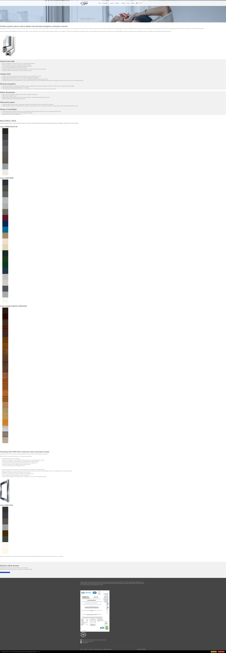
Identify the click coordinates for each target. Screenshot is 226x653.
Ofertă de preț (91, 649)
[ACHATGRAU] (114, 200)
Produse (117, 3)
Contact (132, 3)
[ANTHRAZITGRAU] (114, 182)
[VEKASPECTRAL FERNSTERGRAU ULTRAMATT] (114, 527)
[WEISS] (114, 300)
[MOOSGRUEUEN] (114, 265)
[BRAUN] (114, 334)
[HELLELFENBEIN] (114, 247)
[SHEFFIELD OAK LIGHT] (114, 440)
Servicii (111, 3)
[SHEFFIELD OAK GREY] (114, 434)
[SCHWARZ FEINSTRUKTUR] (114, 131)
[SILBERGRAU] (114, 294)
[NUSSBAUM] (114, 358)
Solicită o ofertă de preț (5, 572)
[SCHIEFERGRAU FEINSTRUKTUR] (114, 143)
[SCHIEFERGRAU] (114, 289)
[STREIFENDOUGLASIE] (114, 381)
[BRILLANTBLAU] (114, 230)
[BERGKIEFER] (114, 405)
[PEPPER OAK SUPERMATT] (114, 428)
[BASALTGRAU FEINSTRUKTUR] (114, 149)
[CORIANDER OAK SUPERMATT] (114, 411)
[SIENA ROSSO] (114, 369)
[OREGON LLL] (114, 422)
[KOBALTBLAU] (114, 224)
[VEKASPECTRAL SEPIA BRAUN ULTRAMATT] (114, 533)
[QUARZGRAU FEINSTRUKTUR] (114, 155)
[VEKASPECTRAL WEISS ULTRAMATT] (114, 545)
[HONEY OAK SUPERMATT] (114, 352)
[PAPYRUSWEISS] (114, 283)
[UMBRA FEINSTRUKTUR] (114, 161)
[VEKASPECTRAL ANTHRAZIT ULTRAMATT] (114, 516)
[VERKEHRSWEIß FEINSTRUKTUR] (114, 172)
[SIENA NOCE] (114, 364)
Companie (85, 649)
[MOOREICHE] (114, 322)
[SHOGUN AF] (114, 393)
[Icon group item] (81, 588)
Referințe (123, 3)
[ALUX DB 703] (114, 188)
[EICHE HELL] (114, 417)
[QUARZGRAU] (114, 212)
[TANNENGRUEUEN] (114, 259)
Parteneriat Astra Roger (107, 649)
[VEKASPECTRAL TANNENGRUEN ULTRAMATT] (114, 539)
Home (99, 3)
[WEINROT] (114, 218)
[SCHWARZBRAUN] (114, 310)
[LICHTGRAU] (114, 277)
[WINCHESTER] (114, 375)
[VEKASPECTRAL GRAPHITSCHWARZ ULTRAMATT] (114, 510)
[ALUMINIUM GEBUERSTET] (114, 206)
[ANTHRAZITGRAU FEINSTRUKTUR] (114, 137)
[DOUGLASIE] (114, 399)
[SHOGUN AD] (114, 387)
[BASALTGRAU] (114, 194)
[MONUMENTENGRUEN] (114, 253)
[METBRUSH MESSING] (114, 235)
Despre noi (105, 3)
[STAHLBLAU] (114, 271)
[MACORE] (114, 316)
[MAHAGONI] (114, 328)
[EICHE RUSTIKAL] (114, 340)
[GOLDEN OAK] (114, 346)
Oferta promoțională (98, 649)
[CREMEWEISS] (114, 241)
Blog (128, 3)
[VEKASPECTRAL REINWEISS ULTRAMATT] (114, 551)
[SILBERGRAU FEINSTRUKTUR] (114, 166)
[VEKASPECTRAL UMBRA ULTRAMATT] (114, 521)
